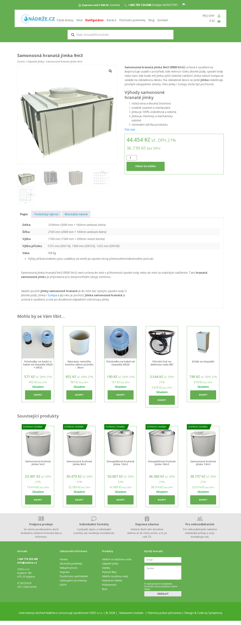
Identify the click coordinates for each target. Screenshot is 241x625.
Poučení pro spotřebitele (74, 576)
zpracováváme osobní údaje (160, 588)
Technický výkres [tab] (46, 214)
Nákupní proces (68, 567)
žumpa (52, 295)
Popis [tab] (24, 214)
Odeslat (163, 593)
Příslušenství (109, 584)
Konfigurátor (94, 20)
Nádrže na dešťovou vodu (117, 559)
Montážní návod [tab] (76, 214)
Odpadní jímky (35, 61)
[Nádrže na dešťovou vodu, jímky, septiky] (38, 19)
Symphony (215, 613)
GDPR (63, 584)
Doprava (65, 572)
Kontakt (162, 20)
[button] (110, 71)
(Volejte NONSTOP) (152, 5)
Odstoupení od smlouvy (73, 580)
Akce (79, 20)
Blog (151, 20)
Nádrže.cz (52, 613)
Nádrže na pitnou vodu (115, 576)
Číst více (130, 129)
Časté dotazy (65, 20)
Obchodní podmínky (132, 20)
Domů (21, 61)
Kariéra (111, 20)
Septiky (106, 567)
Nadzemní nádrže (112, 580)
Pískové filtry (109, 572)
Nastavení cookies (131, 613)
